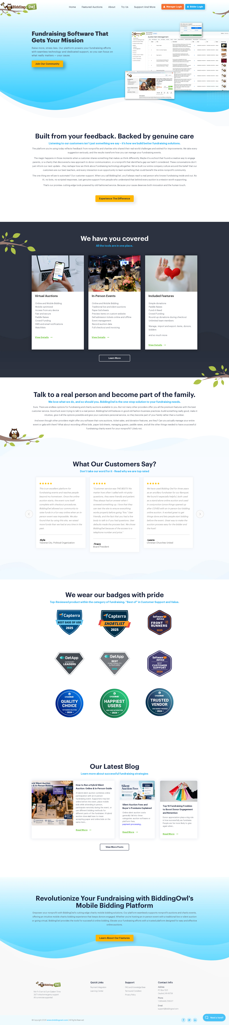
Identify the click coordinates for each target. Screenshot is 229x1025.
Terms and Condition (133, 991)
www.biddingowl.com (57, 1020)
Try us (124, 7)
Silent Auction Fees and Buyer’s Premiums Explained (137, 806)
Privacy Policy (130, 995)
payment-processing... (132, 824)
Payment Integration (98, 987)
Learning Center (96, 991)
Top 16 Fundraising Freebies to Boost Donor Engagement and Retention (178, 809)
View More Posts (114, 847)
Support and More (144, 7)
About (111, 7)
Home (72, 7)
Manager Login (174, 7)
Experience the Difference (114, 198)
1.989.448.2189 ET (165, 1001)
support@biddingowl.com (168, 1009)
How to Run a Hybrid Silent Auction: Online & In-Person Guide (94, 787)
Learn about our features (114, 938)
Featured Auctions (92, 7)
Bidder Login (196, 7)
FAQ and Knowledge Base (135, 987)
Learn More (115, 358)
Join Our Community (47, 64)
